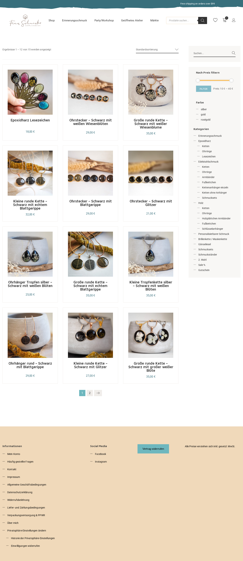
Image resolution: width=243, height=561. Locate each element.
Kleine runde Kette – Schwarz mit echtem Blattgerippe (30, 204)
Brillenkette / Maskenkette (212, 239)
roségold (205, 119)
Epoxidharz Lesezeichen (30, 120)
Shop (52, 20)
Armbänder (208, 177)
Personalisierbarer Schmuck (213, 234)
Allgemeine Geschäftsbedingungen (26, 484)
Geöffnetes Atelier (132, 20)
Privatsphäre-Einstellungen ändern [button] (26, 530)
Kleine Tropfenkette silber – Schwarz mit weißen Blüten (151, 285)
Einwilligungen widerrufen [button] (25, 545)
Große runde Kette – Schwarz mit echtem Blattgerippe (90, 285)
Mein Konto (13, 454)
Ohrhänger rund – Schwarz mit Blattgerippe (30, 365)
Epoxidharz (204, 141)
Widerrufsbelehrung (18, 500)
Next (98, 393)
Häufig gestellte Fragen (20, 461)
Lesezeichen (209, 156)
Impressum (13, 477)
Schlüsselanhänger (212, 228)
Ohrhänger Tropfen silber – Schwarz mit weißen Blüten (30, 284)
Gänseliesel (204, 244)
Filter (204, 88)
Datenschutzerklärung (19, 492)
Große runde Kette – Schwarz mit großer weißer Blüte (150, 366)
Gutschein (204, 270)
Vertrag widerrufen (153, 448)
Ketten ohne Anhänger (214, 192)
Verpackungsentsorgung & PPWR (26, 515)
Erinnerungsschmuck (74, 20)
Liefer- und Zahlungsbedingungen (26, 507)
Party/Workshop (104, 20)
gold (203, 114)
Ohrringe (207, 151)
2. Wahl (202, 259)
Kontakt (11, 469)
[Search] (202, 20)
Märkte (154, 20)
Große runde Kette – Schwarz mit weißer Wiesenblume (151, 123)
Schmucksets (209, 197)
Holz (200, 203)
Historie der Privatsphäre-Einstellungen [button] (33, 538)
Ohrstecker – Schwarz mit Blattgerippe (90, 203)
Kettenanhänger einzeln (215, 187)
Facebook (100, 454)
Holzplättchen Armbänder (216, 218)
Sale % (201, 264)
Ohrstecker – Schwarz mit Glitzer (151, 203)
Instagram (101, 461)
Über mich (13, 522)
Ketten (205, 146)
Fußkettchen (209, 182)
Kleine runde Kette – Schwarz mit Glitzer (90, 365)
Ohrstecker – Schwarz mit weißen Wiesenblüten (90, 122)
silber (204, 109)
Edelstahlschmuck (208, 161)
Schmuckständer (207, 254)
